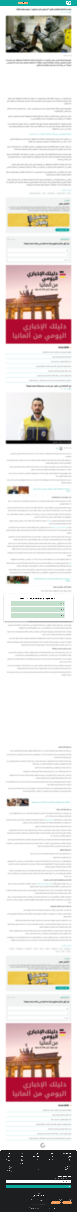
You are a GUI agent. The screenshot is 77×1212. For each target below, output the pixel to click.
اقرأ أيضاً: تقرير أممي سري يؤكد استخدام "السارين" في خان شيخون (50, 134)
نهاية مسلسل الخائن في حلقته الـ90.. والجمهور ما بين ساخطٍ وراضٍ (54, 376)
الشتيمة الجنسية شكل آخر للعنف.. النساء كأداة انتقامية (57, 352)
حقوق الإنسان (19, 949)
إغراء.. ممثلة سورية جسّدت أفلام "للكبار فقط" (59, 371)
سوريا (69, 193)
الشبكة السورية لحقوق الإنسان (45, 884)
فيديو (22, 1159)
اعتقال (68, 951)
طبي (52, 1156)
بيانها (48, 521)
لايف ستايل (51, 1159)
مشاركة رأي (68, 1169)
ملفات (21, 1157)
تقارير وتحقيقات (67, 1154)
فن (9, 1157)
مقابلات (21, 1162)
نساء (52, 1157)
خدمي (37, 1154)
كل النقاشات (12, 239)
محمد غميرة (67, 949)
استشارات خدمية (36, 1156)
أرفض (56, 1203)
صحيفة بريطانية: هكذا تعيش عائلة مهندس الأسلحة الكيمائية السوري (53, 366)
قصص (70, 1159)
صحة (52, 1154)
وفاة (61, 949)
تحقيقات (12, 949)
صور (39, 1169)
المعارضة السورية (60, 193)
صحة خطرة (54, 949)
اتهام (63, 951)
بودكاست (9, 1171)
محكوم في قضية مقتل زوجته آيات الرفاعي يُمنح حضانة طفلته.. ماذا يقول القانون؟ (50, 380)
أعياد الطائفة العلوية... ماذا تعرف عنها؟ (61, 361)
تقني (38, 1157)
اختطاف (47, 949)
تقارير (70, 1156)
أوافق (67, 1203)
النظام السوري (51, 193)
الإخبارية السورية (49, 820)
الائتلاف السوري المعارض (35, 193)
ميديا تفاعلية (9, 1167)
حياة (9, 1154)
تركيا (44, 193)
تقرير (70, 563)
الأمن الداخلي (28, 949)
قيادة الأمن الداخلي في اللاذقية (59, 527)
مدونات (70, 1160)
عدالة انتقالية (68, 1167)
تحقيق (41, 949)
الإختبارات (10, 1169)
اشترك (68, 1187)
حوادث (35, 949)
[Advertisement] (38, 82)
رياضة (9, 1156)
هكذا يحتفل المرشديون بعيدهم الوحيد (61, 357)
